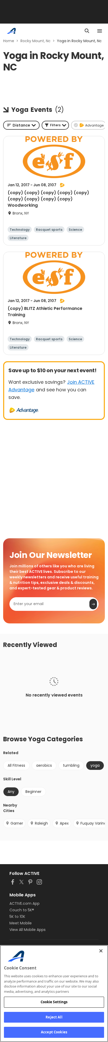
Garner (16, 823)
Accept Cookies (54, 1032)
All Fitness (16, 765)
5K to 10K (17, 916)
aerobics (44, 765)
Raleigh (41, 823)
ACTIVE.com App (24, 903)
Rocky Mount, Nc (35, 40)
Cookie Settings (54, 1002)
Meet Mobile (20, 923)
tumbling (71, 765)
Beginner (33, 791)
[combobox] (21, 125)
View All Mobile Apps (27, 929)
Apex (64, 823)
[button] (55, 125)
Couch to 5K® (21, 910)
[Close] (101, 951)
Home (8, 40)
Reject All (54, 1017)
